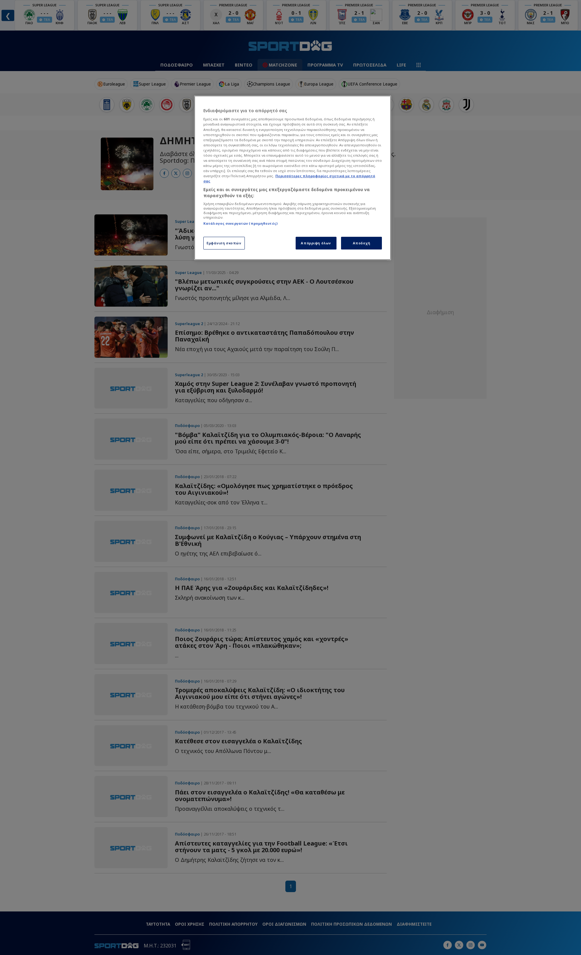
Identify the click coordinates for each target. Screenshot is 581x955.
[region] (292, 178)
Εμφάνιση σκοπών (224, 243)
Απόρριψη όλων (316, 243)
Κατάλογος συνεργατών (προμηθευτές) (240, 223)
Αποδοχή (361, 243)
